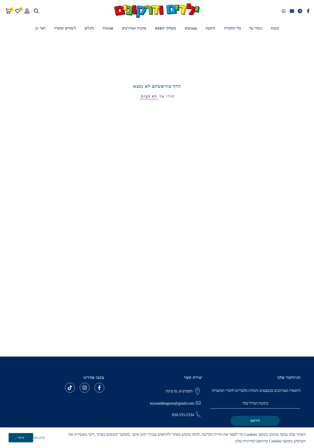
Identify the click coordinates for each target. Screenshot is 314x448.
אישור (20, 437)
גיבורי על (255, 28)
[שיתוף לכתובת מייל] (292, 11)
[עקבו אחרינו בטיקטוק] (70, 388)
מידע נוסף (39, 437)
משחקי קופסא (165, 28)
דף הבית (149, 96)
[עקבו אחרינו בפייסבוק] (99, 388)
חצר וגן (40, 28)
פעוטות (108, 28)
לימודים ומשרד (65, 28)
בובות (275, 28)
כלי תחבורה (232, 28)
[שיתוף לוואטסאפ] (284, 11)
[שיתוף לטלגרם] (300, 11)
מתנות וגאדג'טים (134, 28)
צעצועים (191, 28)
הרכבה (210, 28)
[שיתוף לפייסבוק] (308, 11)
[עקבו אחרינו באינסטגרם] (85, 388)
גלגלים (89, 28)
